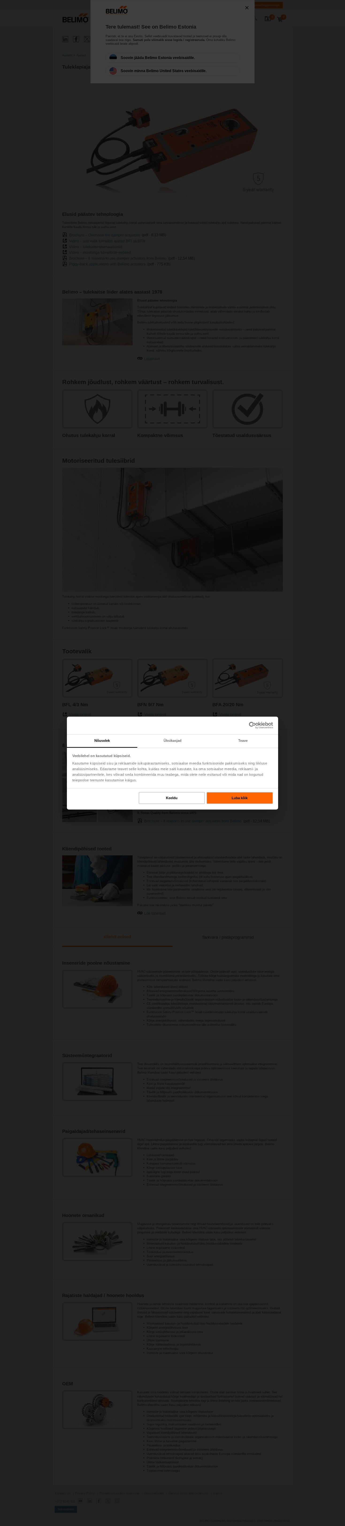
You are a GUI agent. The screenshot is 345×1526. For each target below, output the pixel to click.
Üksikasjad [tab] (173, 741)
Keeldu (171, 798)
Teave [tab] (243, 741)
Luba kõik (240, 798)
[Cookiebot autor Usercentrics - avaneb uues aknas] (252, 725)
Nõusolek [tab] (102, 741)
